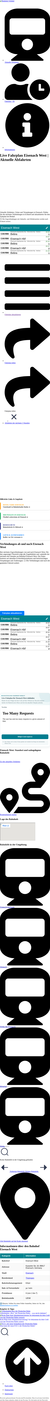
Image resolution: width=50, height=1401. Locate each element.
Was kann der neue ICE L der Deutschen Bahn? (17, 1326)
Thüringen (30, 1278)
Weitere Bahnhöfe (32, 1171)
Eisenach (29, 1273)
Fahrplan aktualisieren (13, 315)
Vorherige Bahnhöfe (17, 1171)
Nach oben (9, 1386)
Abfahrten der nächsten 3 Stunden (17, 423)
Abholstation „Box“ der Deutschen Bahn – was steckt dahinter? (23, 1313)
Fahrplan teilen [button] (10, 363)
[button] (14, 421)
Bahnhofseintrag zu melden (9, 1305)
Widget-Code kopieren (25, 737)
